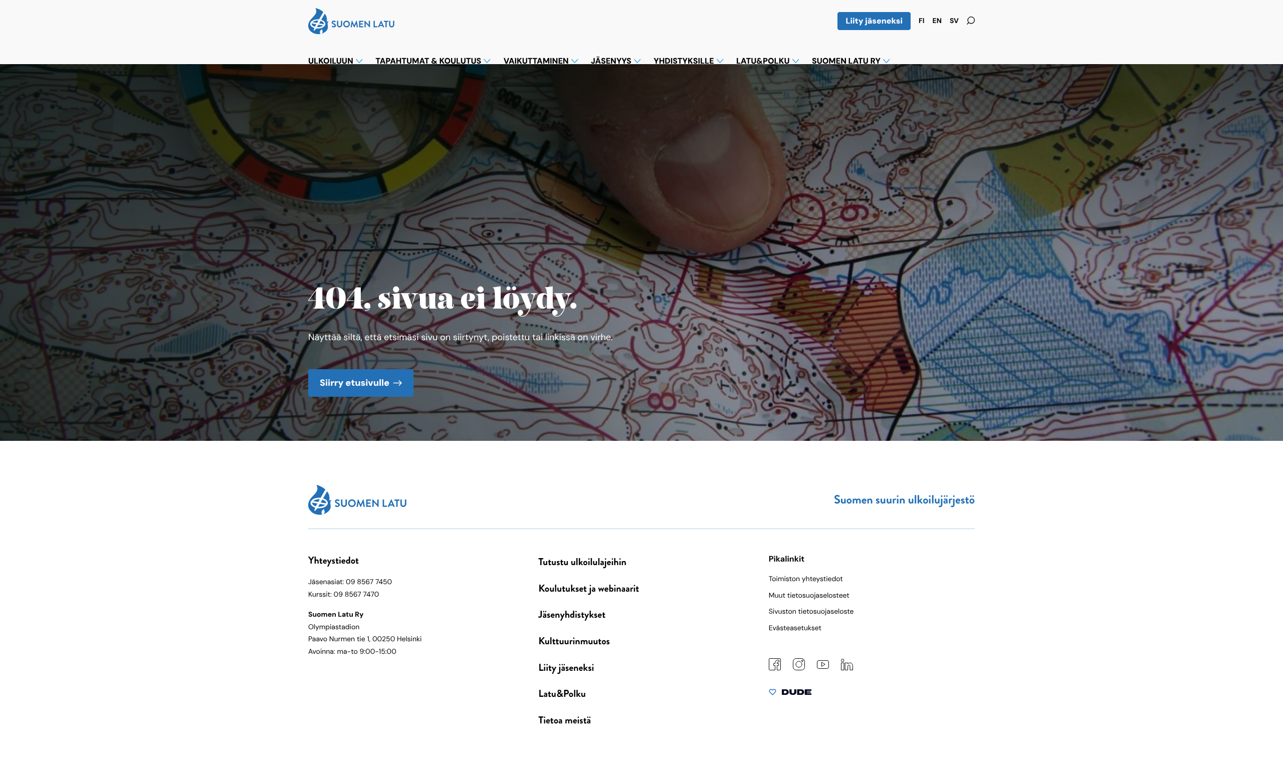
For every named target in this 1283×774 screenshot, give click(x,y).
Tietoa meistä (564, 720)
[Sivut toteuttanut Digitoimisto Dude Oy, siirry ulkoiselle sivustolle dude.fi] (790, 694)
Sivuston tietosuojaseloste (811, 611)
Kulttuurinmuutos (574, 641)
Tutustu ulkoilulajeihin (582, 562)
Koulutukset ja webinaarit (588, 588)
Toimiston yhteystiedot (806, 579)
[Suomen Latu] (351, 31)
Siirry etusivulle (354, 383)
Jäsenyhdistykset (571, 614)
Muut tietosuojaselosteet (809, 595)
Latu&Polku (561, 693)
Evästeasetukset (795, 628)
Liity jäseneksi (874, 21)
